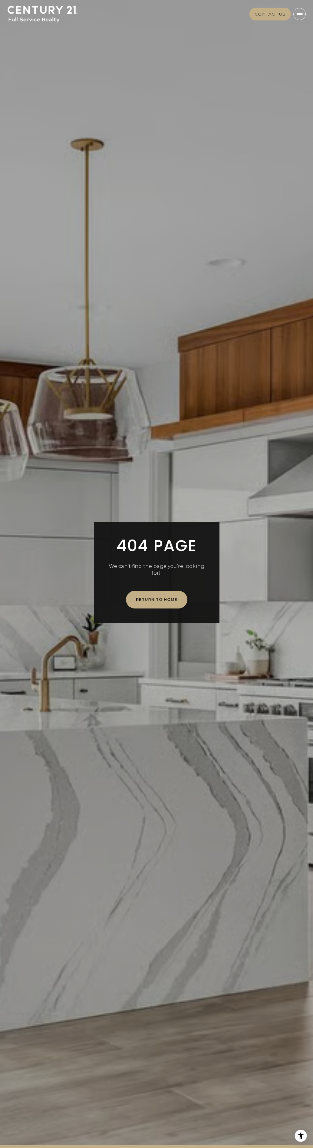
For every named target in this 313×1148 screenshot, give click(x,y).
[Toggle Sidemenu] (299, 14)
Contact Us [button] (270, 14)
